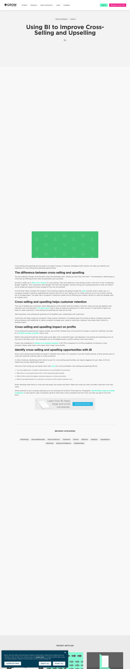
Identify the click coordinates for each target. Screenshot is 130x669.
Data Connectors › (46, 5)
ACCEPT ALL (59, 663)
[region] (35, 658)
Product (24, 5)
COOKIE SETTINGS (12, 663)
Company (66, 5)
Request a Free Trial (118, 5)
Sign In (103, 5)
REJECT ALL (45, 663)
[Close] (65, 652)
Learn (58, 5)
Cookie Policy (40, 657)
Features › (33, 5)
